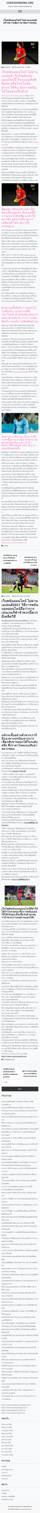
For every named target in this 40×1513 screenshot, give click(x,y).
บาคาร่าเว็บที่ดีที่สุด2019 (20, 879)
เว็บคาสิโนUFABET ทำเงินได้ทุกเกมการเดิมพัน (18, 1323)
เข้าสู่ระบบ (5, 1490)
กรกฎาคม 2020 (7, 1455)
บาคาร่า (4, 1473)
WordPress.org (7, 1499)
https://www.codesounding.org (14, 543)
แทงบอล (5, 1479)
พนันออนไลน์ (6, 1476)
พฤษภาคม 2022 (7, 1437)
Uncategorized (8, 1059)
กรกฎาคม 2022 (7, 1430)
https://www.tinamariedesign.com (14, 1408)
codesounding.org (20, 2)
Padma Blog (14, 1509)
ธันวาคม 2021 (7, 1452)
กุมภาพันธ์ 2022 (7, 1446)
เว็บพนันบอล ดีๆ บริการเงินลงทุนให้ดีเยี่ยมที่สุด (19, 1326)
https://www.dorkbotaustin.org (13, 1413)
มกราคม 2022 (7, 1449)
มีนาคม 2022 (6, 1443)
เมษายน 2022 (7, 1440)
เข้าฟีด (4, 1493)
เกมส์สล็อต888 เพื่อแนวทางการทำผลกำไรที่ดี (18, 1223)
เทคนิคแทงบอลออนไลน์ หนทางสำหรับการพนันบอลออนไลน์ (10, 1073)
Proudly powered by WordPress (20, 1506)
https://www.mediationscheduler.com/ (16, 1405)
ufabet (5, 546)
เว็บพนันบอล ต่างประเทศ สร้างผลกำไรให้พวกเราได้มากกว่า (30, 561)
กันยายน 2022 (7, 1424)
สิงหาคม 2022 (7, 1427)
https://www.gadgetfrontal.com (13, 1410)
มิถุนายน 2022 (7, 1433)
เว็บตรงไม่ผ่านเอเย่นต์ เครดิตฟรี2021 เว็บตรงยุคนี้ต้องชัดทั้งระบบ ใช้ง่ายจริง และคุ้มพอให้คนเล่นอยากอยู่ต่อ (20, 1132)
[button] (20, 11)
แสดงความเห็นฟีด (8, 1496)
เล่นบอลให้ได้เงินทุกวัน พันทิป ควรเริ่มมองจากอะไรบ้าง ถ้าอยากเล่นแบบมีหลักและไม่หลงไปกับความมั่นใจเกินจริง (19, 1111)
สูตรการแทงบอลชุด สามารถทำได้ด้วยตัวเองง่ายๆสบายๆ (29, 1073)
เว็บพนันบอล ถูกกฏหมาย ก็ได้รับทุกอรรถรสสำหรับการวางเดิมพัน (10, 559)
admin (8, 67)
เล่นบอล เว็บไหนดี (19, 771)
